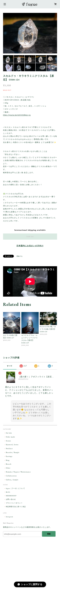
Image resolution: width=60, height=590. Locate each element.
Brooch (8, 464)
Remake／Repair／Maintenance (18, 472)
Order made (10, 437)
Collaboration (11, 476)
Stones (8, 441)
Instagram (9, 517)
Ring (8, 460)
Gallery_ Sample (12, 480)
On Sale (9, 433)
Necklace (9, 449)
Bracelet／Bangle (12, 452)
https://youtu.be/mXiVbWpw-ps (17, 115)
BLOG (8, 492)
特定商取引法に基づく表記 (16, 507)
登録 (49, 534)
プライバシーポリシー (14, 503)
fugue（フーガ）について (15, 488)
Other (8, 468)
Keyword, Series (12, 445)
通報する (19, 256)
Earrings (9, 456)
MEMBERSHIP (11, 496)
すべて (9, 366)
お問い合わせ (11, 499)
